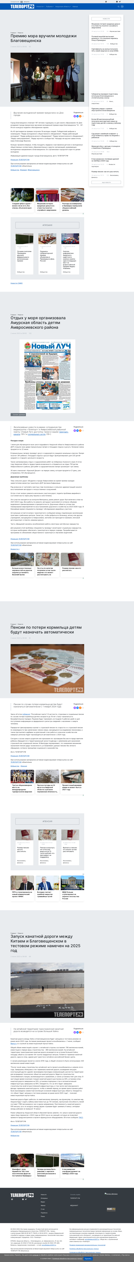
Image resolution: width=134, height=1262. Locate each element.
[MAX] (75, 116)
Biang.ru (14, 1044)
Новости (39, 6)
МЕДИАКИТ (74, 1205)
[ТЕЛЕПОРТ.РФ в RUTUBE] (120, 1)
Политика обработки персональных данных (84, 1249)
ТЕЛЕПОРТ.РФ (16, 166)
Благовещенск (34, 170)
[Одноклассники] (80, 116)
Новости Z (15, 549)
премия (24, 170)
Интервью (44, 1198)
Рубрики (49, 6)
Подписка (44, 1213)
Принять (88, 1259)
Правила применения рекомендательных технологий (87, 1245)
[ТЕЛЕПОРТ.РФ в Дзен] (116, 1)
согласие (35, 1255)
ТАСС (81, 1117)
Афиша (75, 6)
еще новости (106, 182)
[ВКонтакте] (77, 116)
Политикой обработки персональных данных (67, 1258)
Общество (15, 170)
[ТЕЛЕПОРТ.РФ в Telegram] (109, 1)
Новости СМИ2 (17, 283)
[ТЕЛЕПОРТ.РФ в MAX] (106, 1)
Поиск (43, 1216)
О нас (43, 1209)
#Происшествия (115, 31)
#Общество (21, 272)
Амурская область (62, 6)
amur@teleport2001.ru (49, 1245)
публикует (26, 714)
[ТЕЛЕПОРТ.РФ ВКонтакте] (111, 1)
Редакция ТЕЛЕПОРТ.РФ (20, 160)
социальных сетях (37, 434)
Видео (43, 1202)
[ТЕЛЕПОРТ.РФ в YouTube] (123, 1)
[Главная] (22, 6)
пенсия (24, 766)
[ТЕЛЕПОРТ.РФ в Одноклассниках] (114, 1)
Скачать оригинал (19, 414)
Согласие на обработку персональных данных (85, 1252)
